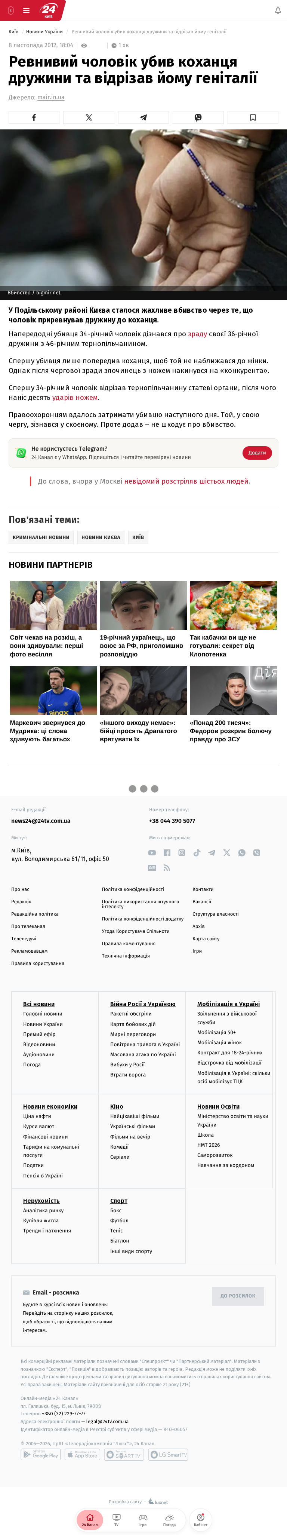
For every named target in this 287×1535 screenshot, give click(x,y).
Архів (198, 926)
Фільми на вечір (130, 1137)
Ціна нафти (37, 1116)
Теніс (116, 1231)
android (41, 1454)
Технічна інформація (126, 956)
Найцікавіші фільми (135, 1116)
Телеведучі (23, 939)
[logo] (49, 10)
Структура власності (215, 914)
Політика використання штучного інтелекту (140, 904)
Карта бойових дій (133, 1024)
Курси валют (38, 1126)
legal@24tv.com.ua (107, 1421)
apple (82, 1454)
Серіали (120, 1157)
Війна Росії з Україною (143, 1004)
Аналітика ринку (43, 1210)
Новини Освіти (218, 1106)
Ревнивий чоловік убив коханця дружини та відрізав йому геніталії (149, 32)
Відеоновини (39, 1044)
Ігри (197, 951)
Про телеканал (28, 926)
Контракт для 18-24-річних (229, 1053)
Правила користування (37, 963)
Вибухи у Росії (127, 1064)
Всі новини (39, 1004)
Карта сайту (205, 939)
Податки (33, 1165)
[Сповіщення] (278, 10)
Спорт (118, 1200)
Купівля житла (41, 1220)
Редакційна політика (35, 914)
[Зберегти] (253, 117)
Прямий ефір (39, 1034)
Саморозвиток (215, 1155)
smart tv (124, 1454)
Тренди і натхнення (47, 1231)
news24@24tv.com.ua (41, 821)
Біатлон (119, 1241)
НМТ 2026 (208, 1145)
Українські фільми (132, 1126)
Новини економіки (50, 1106)
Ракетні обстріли (131, 1014)
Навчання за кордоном (225, 1165)
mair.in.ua (51, 97)
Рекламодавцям (29, 951)
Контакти (202, 889)
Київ (14, 32)
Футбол (119, 1220)
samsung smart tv (168, 1454)
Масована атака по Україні (143, 1054)
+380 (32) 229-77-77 (64, 1413)
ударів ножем (75, 397)
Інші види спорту (131, 1251)
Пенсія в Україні (43, 1176)
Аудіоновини (39, 1054)
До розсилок (238, 1296)
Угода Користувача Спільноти (136, 931)
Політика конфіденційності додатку (143, 919)
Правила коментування (129, 943)
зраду (197, 334)
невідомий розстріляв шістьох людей (186, 481)
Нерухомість (41, 1200)
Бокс (115, 1210)
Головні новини (42, 1014)
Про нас (20, 889)
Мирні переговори (133, 1034)
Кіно (116, 1106)
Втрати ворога (128, 1075)
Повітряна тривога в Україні (145, 1044)
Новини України (45, 32)
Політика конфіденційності (133, 889)
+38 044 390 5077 (172, 821)
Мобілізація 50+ (216, 1032)
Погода (32, 1064)
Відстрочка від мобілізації (229, 1063)
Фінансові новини (45, 1137)
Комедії (119, 1147)
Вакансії (201, 902)
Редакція (21, 902)
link (151, 852)
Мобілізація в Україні (228, 1004)
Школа (205, 1135)
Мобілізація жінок (219, 1042)
